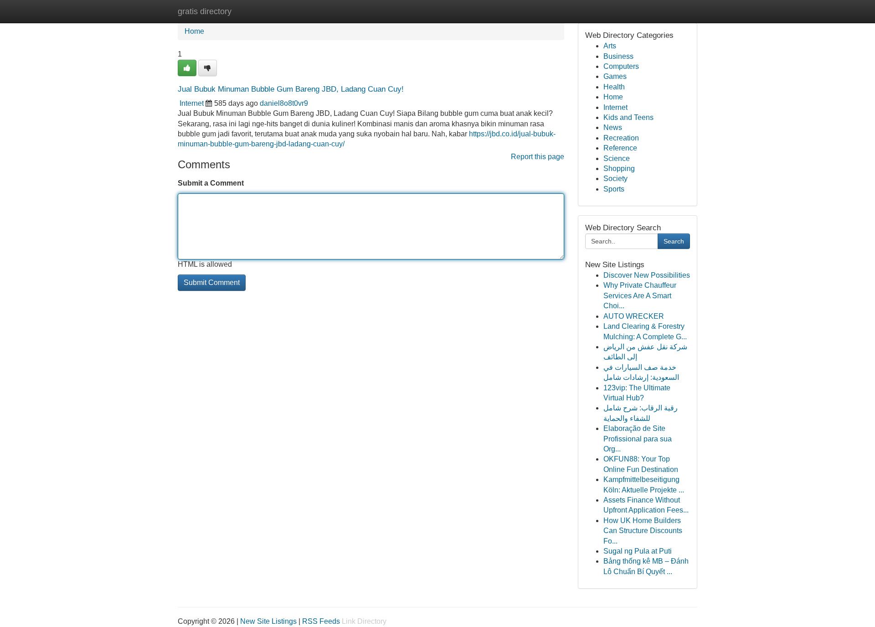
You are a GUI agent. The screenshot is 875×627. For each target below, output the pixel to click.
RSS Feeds (321, 621)
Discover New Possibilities (646, 275)
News (612, 127)
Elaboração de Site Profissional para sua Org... (637, 439)
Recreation (621, 138)
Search (674, 241)
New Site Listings (268, 621)
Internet (192, 103)
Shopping (619, 168)
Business (618, 56)
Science (616, 158)
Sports (613, 189)
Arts (609, 46)
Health (614, 87)
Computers (621, 66)
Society (615, 178)
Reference (620, 148)
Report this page (537, 157)
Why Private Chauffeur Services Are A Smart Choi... (639, 295)
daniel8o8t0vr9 (284, 103)
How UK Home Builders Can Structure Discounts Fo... (642, 531)
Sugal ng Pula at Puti (637, 551)
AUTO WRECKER (633, 316)
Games (615, 76)
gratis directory (205, 11)
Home (194, 31)
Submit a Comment (211, 183)
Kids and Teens (628, 117)
